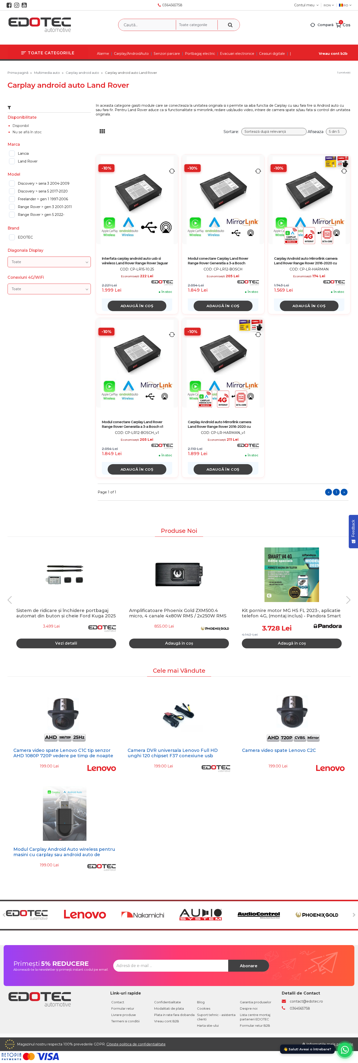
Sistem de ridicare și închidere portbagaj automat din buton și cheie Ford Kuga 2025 (66, 613)
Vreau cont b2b (333, 53)
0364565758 (172, 5)
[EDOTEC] (34, 915)
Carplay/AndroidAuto (131, 53)
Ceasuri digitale (272, 53)
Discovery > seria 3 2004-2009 (43, 183)
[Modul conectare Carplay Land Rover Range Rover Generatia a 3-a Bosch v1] (137, 364)
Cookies (203, 1008)
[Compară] (172, 171)
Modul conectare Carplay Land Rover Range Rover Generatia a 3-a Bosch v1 (132, 424)
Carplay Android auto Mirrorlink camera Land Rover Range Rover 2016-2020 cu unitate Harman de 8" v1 (219, 425)
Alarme (103, 53)
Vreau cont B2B (166, 1021)
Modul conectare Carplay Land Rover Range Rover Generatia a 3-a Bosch (218, 260)
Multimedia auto (47, 73)
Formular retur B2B (255, 1025)
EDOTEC (25, 237)
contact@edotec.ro (306, 1001)
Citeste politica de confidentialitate (136, 1044)
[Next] (347, 600)
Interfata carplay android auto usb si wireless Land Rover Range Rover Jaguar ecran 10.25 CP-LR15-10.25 (135, 261)
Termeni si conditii (125, 1021)
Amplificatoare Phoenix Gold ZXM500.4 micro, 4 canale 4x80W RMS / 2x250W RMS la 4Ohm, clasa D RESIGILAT (177, 613)
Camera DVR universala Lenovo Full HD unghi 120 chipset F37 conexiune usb (173, 753)
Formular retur (122, 1008)
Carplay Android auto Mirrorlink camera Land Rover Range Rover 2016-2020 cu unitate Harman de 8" (305, 261)
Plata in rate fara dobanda (174, 1015)
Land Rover (28, 161)
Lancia (23, 153)
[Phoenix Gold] (324, 915)
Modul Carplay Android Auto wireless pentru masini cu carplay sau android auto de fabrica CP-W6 (64, 855)
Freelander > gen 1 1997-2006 (43, 199)
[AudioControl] (266, 915)
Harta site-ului (208, 1025)
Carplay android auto (82, 73)
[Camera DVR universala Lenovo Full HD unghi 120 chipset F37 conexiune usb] (179, 714)
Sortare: (231, 131)
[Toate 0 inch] (49, 262)
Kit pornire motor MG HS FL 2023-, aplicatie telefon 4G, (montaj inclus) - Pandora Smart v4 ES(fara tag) (291, 613)
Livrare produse (123, 1015)
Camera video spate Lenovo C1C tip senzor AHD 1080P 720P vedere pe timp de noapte (63, 753)
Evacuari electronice (237, 53)
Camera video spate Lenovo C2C (279, 750)
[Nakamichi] (150, 915)
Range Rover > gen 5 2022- (41, 214)
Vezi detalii (66, 643)
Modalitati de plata (169, 1008)
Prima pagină (18, 73)
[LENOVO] (92, 915)
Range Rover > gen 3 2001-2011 (45, 207)
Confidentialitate (167, 1002)
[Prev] (11, 600)
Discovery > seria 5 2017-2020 (43, 191)
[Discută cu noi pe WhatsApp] (345, 1050)
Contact (117, 1002)
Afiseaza (315, 131)
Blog (201, 1002)
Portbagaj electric (200, 53)
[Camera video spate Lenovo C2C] (293, 714)
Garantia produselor (255, 1002)
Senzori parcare (167, 53)
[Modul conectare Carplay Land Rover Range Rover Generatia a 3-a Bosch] (223, 200)
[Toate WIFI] (49, 289)
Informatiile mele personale (329, 1044)
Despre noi (248, 1008)
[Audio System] (207, 915)
